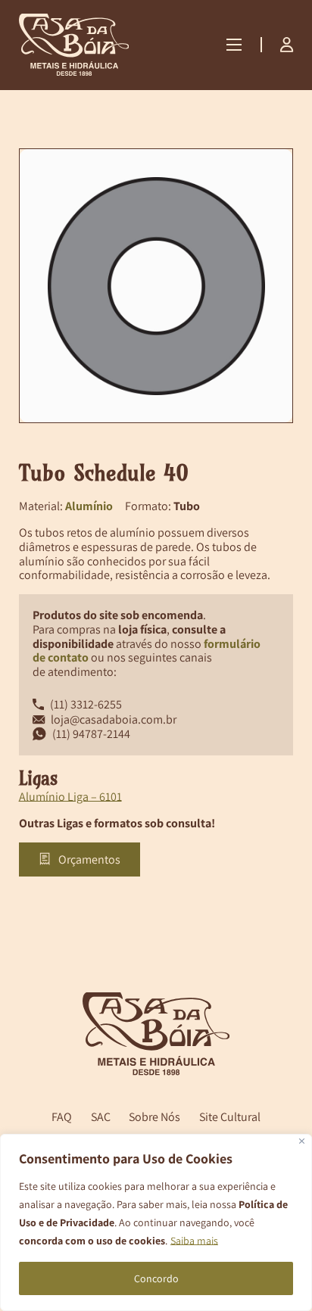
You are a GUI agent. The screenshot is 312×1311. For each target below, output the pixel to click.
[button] (273, 169)
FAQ (61, 1117)
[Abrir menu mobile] (234, 45)
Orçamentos (89, 859)
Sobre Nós (154, 1117)
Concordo (156, 1278)
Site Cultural (230, 1117)
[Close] (301, 1141)
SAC (101, 1117)
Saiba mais (194, 1240)
